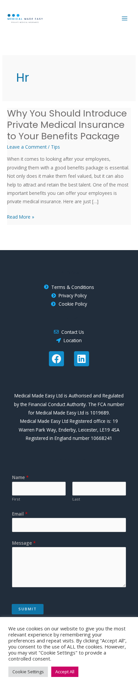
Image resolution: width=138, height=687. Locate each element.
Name (20, 477)
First (16, 499)
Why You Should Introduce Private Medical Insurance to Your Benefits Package (67, 124)
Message (24, 543)
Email (20, 514)
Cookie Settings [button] (28, 672)
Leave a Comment (27, 147)
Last (76, 499)
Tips (55, 147)
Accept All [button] (64, 672)
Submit (27, 608)
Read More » (20, 216)
